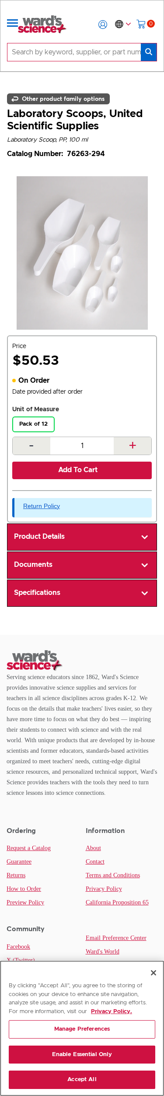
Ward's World (102, 951)
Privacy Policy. (111, 1011)
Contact (95, 861)
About (93, 848)
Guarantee (19, 861)
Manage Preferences (82, 1029)
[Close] (153, 972)
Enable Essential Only (82, 1054)
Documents (33, 564)
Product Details (39, 536)
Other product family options (62, 99)
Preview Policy (25, 902)
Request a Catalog (29, 848)
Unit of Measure (35, 409)
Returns (16, 875)
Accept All (81, 1079)
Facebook (18, 946)
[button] (102, 24)
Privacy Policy (104, 889)
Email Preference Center (116, 938)
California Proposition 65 (117, 902)
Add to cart (78, 469)
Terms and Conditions (113, 875)
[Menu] (12, 24)
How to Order (24, 889)
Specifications (37, 592)
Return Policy (41, 505)
